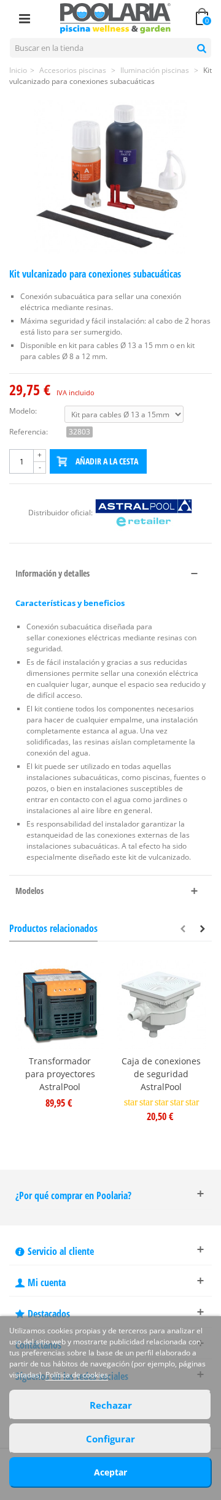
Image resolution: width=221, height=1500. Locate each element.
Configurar (110, 1439)
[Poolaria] (115, 17)
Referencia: (28, 431)
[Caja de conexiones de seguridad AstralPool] (161, 1004)
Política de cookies (76, 1374)
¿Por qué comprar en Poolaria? (73, 1195)
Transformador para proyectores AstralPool (60, 1074)
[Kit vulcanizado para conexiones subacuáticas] (110, 177)
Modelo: (23, 411)
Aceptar (110, 1472)
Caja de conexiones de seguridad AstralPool (161, 1074)
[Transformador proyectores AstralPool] (59, 1004)
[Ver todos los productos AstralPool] (144, 512)
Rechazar (111, 1405)
